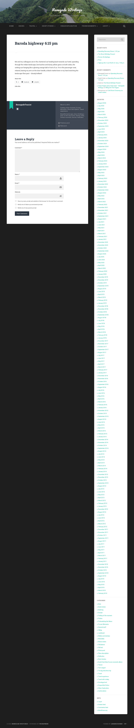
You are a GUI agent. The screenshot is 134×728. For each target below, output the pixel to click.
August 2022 (102, 193)
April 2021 (101, 230)
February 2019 (102, 300)
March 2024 (102, 158)
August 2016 (102, 387)
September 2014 (103, 448)
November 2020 (103, 245)
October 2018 (102, 312)
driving (78, 115)
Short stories (48, 26)
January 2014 (102, 471)
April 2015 (101, 428)
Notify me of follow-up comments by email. (30, 204)
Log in (100, 701)
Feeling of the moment (67, 108)
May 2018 (101, 326)
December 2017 (103, 341)
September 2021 (103, 216)
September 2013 (103, 483)
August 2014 (102, 451)
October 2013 (102, 480)
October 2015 (102, 413)
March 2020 (102, 268)
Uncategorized (102, 682)
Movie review (102, 641)
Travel (32, 26)
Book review (102, 607)
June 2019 (101, 291)
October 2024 (102, 143)
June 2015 (101, 422)
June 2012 (101, 518)
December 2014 (103, 439)
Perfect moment (65, 117)
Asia (99, 604)
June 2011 (101, 547)
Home (11, 26)
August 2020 (102, 254)
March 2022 (102, 201)
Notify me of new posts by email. (27, 208)
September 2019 (103, 286)
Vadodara (80, 117)
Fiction (100, 618)
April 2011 (101, 553)
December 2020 (103, 242)
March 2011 (102, 555)
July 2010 (101, 579)
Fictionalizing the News (105, 621)
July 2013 (101, 489)
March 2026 (102, 114)
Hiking (21, 26)
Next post (63, 126)
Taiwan (100, 665)
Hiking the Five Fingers (112, 87)
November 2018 (103, 309)
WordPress (43, 724)
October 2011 (102, 535)
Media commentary (104, 636)
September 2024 (103, 146)
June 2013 (101, 492)
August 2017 (102, 352)
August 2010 (102, 576)
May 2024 (101, 152)
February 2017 (102, 370)
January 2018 (102, 338)
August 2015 (102, 419)
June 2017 (101, 358)
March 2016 (102, 402)
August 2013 (102, 486)
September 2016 (103, 384)
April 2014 (101, 463)
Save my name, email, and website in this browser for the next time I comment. (40, 201)
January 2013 (102, 506)
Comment (18, 148)
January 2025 (102, 138)
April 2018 (101, 329)
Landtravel (101, 633)
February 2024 (102, 161)
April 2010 (101, 587)
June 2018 (101, 323)
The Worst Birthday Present (106, 54)
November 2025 (103, 120)
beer (75, 114)
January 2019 (102, 303)
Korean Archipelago (104, 57)
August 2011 (102, 541)
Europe (100, 612)
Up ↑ (125, 724)
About (105, 26)
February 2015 (102, 434)
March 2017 (102, 367)
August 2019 (102, 289)
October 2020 (102, 248)
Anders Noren (117, 724)
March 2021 (102, 233)
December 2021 (103, 207)
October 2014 (102, 445)
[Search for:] (111, 39)
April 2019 (101, 294)
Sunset (74, 117)
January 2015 (102, 436)
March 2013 (102, 500)
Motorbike (101, 639)
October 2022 (102, 187)
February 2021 (102, 236)
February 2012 (102, 526)
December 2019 (103, 277)
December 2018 (103, 306)
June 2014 (101, 457)
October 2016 (102, 381)
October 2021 (102, 213)
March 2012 (102, 524)
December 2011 (103, 529)
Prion (99, 60)
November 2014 (103, 442)
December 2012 (103, 509)
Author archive (17, 109)
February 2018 (102, 335)
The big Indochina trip (104, 670)
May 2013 (101, 495)
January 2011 (102, 561)
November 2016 (103, 378)
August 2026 (102, 103)
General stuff (102, 627)
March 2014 (102, 465)
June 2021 (101, 225)
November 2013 (103, 477)
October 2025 (102, 123)
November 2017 (103, 344)
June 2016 (101, 393)
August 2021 (102, 219)
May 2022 (101, 196)
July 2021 (101, 222)
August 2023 (102, 170)
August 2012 (102, 512)
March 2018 (102, 332)
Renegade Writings (67, 9)
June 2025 (101, 129)
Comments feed (103, 707)
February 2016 (102, 405)
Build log (100, 610)
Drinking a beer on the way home (72, 114)
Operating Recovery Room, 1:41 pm (109, 51)
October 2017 (102, 346)
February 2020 (102, 271)
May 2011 (101, 550)
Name (17, 174)
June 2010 (101, 582)
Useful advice (102, 691)
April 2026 (101, 111)
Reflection (101, 656)
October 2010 (102, 570)
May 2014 (101, 460)
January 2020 (102, 274)
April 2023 (101, 175)
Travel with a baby (103, 679)
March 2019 (102, 297)
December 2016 (103, 376)
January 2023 (102, 181)
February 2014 (102, 468)
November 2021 (103, 210)
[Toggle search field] (124, 26)
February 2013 (102, 503)
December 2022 (103, 184)
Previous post (65, 123)
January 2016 (102, 407)
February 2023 (102, 178)
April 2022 (101, 199)
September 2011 (103, 538)
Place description (73, 109)
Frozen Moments (89, 26)
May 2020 (101, 262)
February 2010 (102, 593)
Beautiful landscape (66, 114)
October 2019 (102, 283)
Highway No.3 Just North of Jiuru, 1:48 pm (111, 63)
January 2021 (102, 239)
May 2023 (101, 172)
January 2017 (102, 373)
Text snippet (102, 668)
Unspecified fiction (103, 685)
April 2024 (101, 155)
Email (17, 183)
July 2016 (101, 390)
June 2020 (101, 260)
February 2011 (102, 558)
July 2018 (101, 320)
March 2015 (102, 431)
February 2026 (102, 117)
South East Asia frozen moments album (110, 662)
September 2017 (103, 349)
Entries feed (101, 704)
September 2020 (103, 251)
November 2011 (103, 532)
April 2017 (101, 364)
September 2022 (103, 190)
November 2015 (103, 410)
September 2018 (103, 315)
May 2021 (101, 228)
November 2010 (103, 567)
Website (17, 192)
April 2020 (101, 265)
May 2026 (101, 109)
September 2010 (103, 573)
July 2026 (101, 106)
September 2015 (103, 416)
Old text (100, 647)
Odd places (101, 644)
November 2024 (103, 140)
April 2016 (101, 399)
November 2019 (103, 280)
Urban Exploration (68, 26)
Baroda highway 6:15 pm (36, 43)
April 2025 (101, 132)
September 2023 (103, 167)
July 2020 (101, 257)
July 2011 (101, 544)
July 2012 (101, 515)
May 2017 (101, 361)
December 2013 (103, 474)
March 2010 (102, 590)
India (82, 115)
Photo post (101, 650)
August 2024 (102, 149)
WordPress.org (102, 710)
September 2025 (103, 126)
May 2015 (101, 425)
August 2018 (102, 317)
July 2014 (101, 454)
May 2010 (101, 584)
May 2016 (101, 396)
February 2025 (102, 135)
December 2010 (103, 564)
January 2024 (102, 164)
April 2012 (101, 521)
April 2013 (101, 497)
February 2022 (102, 204)
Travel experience (103, 676)
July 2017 (101, 355)
